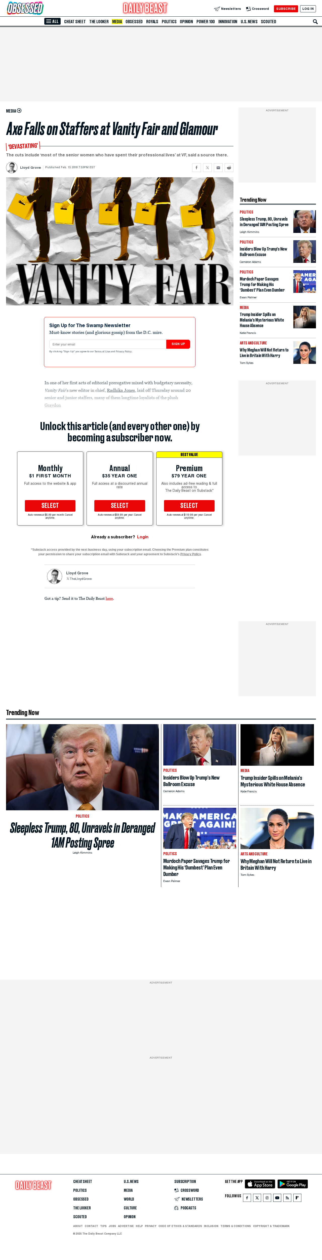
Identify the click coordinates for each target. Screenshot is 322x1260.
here (109, 598)
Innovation (227, 21)
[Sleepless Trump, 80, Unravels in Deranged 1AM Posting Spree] (304, 231)
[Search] (315, 21)
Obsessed (134, 21)
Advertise (126, 1226)
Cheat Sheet (75, 21)
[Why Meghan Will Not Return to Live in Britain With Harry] (304, 362)
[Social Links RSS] (287, 1199)
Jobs (112, 1226)
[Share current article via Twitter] (207, 167)
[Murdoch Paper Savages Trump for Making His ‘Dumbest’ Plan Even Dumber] (304, 291)
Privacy (150, 1226)
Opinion (186, 21)
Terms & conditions (235, 1226)
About (78, 1226)
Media (117, 21)
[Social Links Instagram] (267, 1199)
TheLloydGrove (81, 579)
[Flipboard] (297, 1199)
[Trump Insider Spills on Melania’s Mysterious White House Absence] (304, 327)
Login (142, 537)
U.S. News (249, 21)
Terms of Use (103, 352)
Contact (91, 1226)
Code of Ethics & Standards (180, 1226)
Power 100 (205, 21)
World (129, 1199)
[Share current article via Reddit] (229, 167)
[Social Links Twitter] (257, 1199)
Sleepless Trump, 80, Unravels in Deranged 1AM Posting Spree (82, 835)
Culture (130, 1208)
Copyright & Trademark (271, 1226)
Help (139, 1226)
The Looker (99, 21)
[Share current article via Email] (218, 167)
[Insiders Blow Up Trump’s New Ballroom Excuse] (304, 261)
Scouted (268, 21)
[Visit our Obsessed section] (41, 8)
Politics (169, 21)
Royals (152, 21)
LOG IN (308, 9)
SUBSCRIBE (286, 9)
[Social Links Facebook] (247, 1199)
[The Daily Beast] (145, 8)
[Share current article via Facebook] (196, 167)
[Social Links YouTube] (277, 1199)
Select (50, 506)
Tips (103, 1226)
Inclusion (211, 1226)
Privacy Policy (124, 352)
